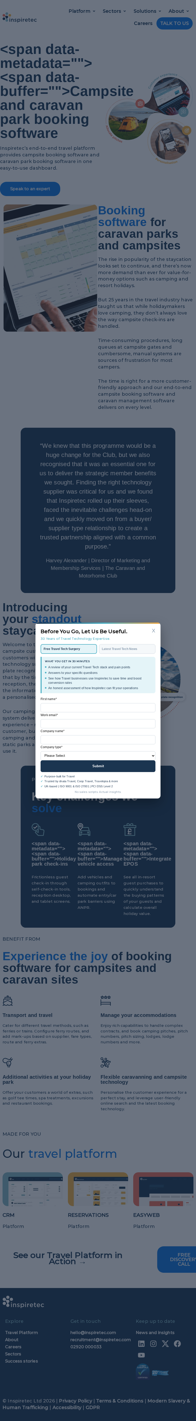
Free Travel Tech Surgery (62, 649)
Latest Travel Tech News (119, 649)
